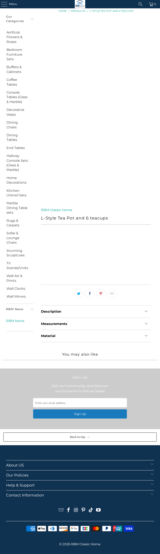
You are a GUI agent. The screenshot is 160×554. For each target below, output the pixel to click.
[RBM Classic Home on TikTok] (91, 510)
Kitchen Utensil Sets (16, 193)
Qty (43, 238)
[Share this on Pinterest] (100, 293)
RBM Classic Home (56, 210)
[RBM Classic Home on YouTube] (98, 510)
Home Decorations (16, 180)
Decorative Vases (15, 112)
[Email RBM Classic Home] (61, 510)
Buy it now (96, 269)
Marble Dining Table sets (17, 207)
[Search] (140, 4)
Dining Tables (12, 137)
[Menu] (2, 4)
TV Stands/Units (17, 265)
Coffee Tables (11, 82)
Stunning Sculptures (15, 253)
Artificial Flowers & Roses (14, 37)
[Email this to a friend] (111, 293)
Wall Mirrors (16, 296)
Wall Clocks (15, 289)
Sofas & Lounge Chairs (12, 237)
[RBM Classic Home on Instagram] (76, 510)
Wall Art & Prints (14, 278)
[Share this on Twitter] (78, 293)
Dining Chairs (12, 124)
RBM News (15, 321)
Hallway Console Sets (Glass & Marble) (17, 163)
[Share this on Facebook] (89, 293)
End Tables (15, 148)
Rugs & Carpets (12, 223)
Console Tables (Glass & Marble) (17, 97)
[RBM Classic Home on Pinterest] (83, 510)
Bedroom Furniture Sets (14, 54)
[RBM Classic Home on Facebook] (69, 510)
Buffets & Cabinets (14, 69)
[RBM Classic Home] (80, 4)
